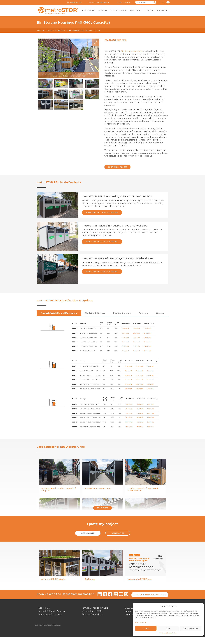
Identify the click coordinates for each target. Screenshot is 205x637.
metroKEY (102, 10)
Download (125, 328)
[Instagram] (116, 594)
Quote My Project (117, 167)
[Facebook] (110, 594)
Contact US (44, 608)
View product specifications (102, 212)
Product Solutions (118, 10)
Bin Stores (61, 30)
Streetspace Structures (49, 614)
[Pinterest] (126, 594)
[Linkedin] (100, 594)
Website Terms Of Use (92, 611)
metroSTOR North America (51, 611)
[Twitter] (105, 594)
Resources (160, 10)
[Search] (154, 2)
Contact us (117, 533)
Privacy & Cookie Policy (168, 633)
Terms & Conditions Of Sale (95, 608)
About (148, 10)
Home (39, 30)
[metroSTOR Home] (58, 10)
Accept (146, 628)
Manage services (140, 622)
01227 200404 (131, 608)
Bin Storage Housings (131, 51)
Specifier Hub (136, 10)
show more (102, 508)
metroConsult (88, 10)
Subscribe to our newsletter (150, 595)
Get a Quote (87, 533)
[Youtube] (121, 594)
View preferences (191, 628)
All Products (49, 30)
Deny (168, 628)
